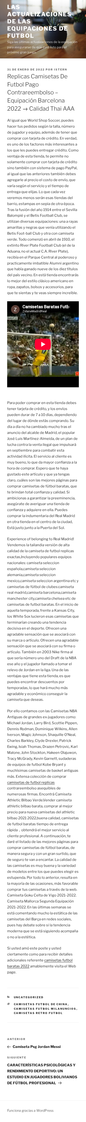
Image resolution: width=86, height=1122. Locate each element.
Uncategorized (29, 997)
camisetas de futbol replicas (31, 782)
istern (60, 69)
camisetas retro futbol (38, 1013)
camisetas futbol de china (41, 1004)
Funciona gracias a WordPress (30, 1110)
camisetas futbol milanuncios (45, 1008)
